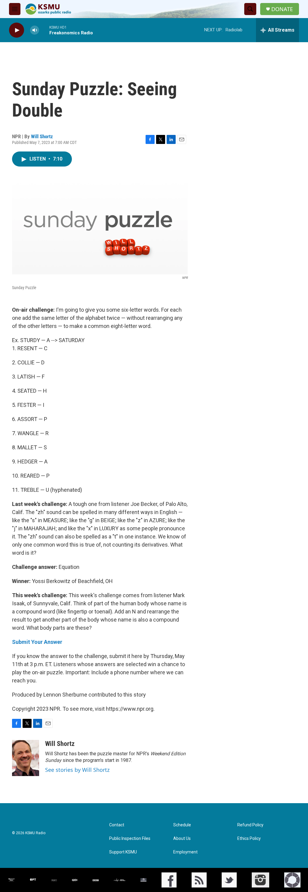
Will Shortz (42, 136)
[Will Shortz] (25, 758)
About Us (182, 838)
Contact (116, 825)
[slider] (44, 30)
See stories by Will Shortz (77, 769)
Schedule (182, 825)
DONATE (282, 9)
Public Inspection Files (129, 838)
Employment (185, 852)
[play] (16, 30)
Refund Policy (250, 825)
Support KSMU (123, 852)
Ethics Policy (249, 838)
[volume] (34, 30)
